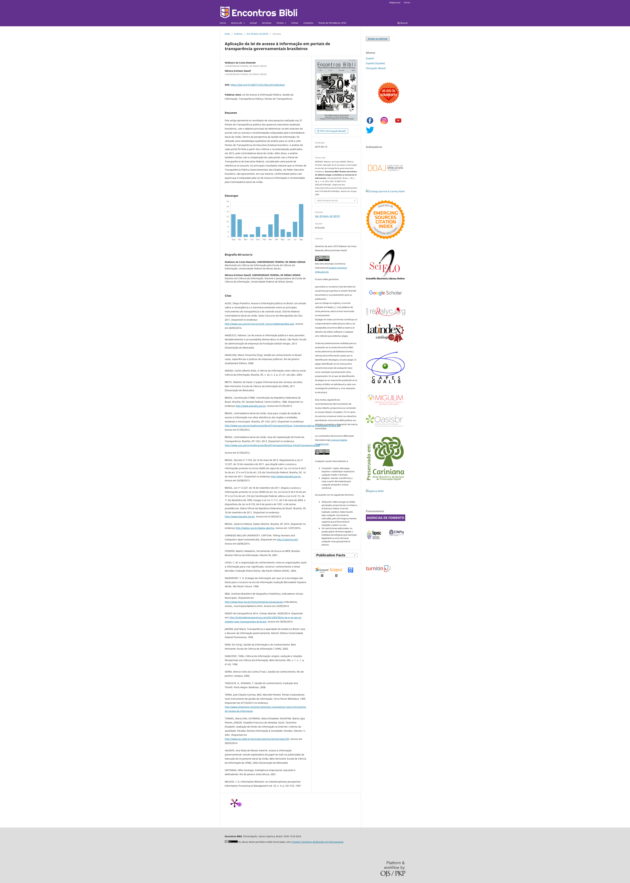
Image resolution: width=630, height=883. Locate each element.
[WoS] (385, 238)
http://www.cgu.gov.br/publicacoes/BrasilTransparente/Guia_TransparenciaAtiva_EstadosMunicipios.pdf (283, 425)
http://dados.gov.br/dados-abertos (255, 528)
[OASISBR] (385, 426)
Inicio (223, 22)
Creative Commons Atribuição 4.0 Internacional (317, 841)
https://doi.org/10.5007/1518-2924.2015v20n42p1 (258, 84)
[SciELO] (385, 280)
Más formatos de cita (327, 200)
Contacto (308, 22)
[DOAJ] (385, 174)
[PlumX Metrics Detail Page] (234, 803)
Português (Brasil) (376, 68)
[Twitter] (370, 133)
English (370, 58)
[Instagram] (384, 123)
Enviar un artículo (377, 38)
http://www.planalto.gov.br (251, 405)
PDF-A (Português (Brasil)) (333, 131)
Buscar (404, 22)
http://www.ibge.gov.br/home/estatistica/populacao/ (254, 601)
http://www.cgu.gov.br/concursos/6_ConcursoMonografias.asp (259, 323)
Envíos (280, 22)
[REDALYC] (385, 314)
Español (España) (375, 63)
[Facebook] (370, 123)
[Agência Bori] (375, 491)
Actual (253, 22)
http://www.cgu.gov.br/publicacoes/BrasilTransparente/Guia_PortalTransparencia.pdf (272, 445)
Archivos (266, 22)
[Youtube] (398, 123)
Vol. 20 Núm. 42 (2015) (257, 33)
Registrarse (394, 2)
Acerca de (237, 22)
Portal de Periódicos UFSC (332, 22)
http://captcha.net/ (287, 539)
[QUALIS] (385, 383)
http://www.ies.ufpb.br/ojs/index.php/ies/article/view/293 (257, 739)
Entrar (294, 22)
